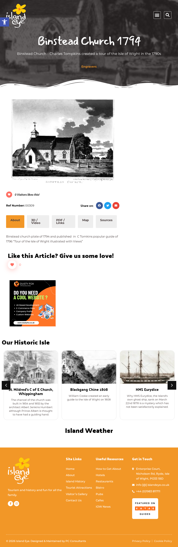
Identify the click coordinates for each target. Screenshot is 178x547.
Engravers (89, 66)
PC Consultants (76, 541)
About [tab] (15, 220)
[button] (4, 21)
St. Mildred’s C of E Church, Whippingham (31, 391)
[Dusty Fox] (33, 325)
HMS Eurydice (147, 389)
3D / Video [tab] (35, 221)
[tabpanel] (62, 236)
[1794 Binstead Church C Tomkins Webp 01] (62, 141)
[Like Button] (12, 264)
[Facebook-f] (10, 503)
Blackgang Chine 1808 (89, 389)
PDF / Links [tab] (60, 221)
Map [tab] (85, 220)
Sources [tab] (106, 220)
